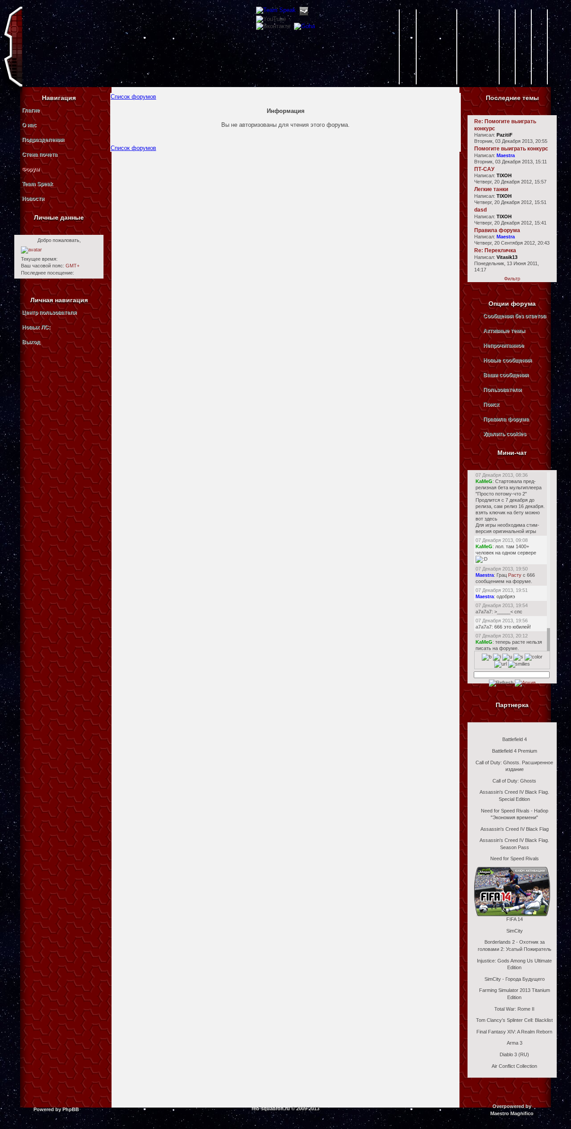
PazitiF (505, 134)
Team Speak (37, 184)
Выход (31, 342)
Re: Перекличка (495, 250)
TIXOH (504, 175)
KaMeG (484, 481)
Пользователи (502, 390)
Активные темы (504, 331)
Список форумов (133, 96)
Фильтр (512, 278)
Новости (33, 199)
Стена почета (40, 154)
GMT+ (72, 265)
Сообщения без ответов (514, 316)
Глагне (31, 110)
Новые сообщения (507, 360)
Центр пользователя (49, 312)
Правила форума (497, 230)
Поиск (491, 404)
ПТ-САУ (484, 169)
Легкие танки (491, 189)
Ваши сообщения (506, 375)
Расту (514, 575)
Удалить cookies (504, 434)
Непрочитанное (503, 345)
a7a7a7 (484, 611)
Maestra (506, 155)
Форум (31, 169)
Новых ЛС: (36, 327)
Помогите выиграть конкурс (511, 149)
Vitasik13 (507, 257)
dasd (480, 210)
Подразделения (43, 140)
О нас (29, 125)
